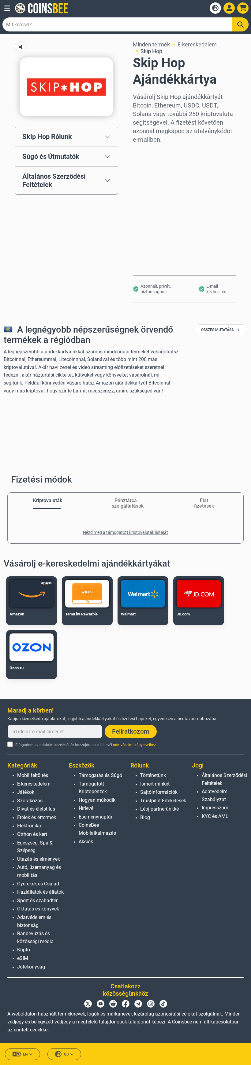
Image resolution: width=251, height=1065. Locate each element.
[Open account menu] (229, 8)
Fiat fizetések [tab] (204, 503)
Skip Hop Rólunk (47, 136)
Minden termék (151, 44)
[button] (7, 8)
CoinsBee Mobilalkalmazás (97, 829)
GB (66, 1054)
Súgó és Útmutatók (50, 156)
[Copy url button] (20, 47)
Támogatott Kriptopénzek (93, 788)
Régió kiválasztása (156, 152)
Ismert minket (155, 784)
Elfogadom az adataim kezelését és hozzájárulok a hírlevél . (86, 745)
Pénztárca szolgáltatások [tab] (125, 503)
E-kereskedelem (197, 44)
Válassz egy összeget (159, 178)
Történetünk (153, 775)
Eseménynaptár (95, 817)
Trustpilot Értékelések (163, 801)
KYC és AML (215, 816)
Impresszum (215, 808)
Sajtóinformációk (159, 792)
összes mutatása (218, 330)
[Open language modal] (215, 8)
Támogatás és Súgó (100, 775)
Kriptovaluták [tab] (47, 500)
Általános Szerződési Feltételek (54, 180)
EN (25, 1054)
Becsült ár (145, 204)
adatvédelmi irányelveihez (134, 745)
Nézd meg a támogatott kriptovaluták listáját (125, 532)
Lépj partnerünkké (159, 809)
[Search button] (240, 24)
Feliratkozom (130, 731)
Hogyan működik (97, 800)
